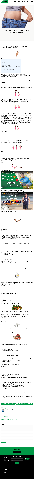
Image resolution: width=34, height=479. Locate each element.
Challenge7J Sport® (17, 1)
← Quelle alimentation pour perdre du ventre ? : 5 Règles (9, 419)
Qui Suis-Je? (23, 1)
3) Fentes (4, 62)
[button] (17, 463)
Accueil (12, 1)
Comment (2, 424)
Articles (27, 1)
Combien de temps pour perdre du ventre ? (7, 70)
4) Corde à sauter (5, 63)
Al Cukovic (6, 408)
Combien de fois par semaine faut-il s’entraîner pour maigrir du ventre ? (11, 66)
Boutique (26, 3)
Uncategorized (6, 416)
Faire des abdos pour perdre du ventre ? (7, 65)
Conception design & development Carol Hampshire (17, 477)
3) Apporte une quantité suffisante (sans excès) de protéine (11, 69)
